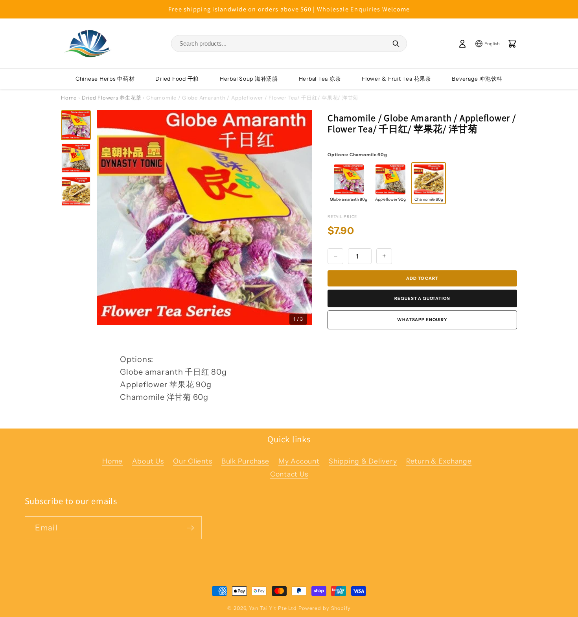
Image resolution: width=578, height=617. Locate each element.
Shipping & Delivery (363, 461)
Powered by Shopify (324, 608)
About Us (148, 461)
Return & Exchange (439, 461)
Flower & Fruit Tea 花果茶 (396, 78)
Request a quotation (422, 298)
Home (69, 97)
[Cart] (512, 43)
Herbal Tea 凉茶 (320, 78)
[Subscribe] (190, 527)
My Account (299, 461)
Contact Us (289, 474)
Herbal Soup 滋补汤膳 (249, 78)
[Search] (396, 44)
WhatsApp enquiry (422, 319)
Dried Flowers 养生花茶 (112, 97)
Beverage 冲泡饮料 (477, 78)
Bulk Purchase (245, 461)
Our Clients (192, 461)
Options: (357, 154)
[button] (76, 125)
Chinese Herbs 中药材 (105, 78)
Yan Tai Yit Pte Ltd (273, 608)
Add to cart (422, 278)
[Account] (462, 43)
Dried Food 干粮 (177, 78)
